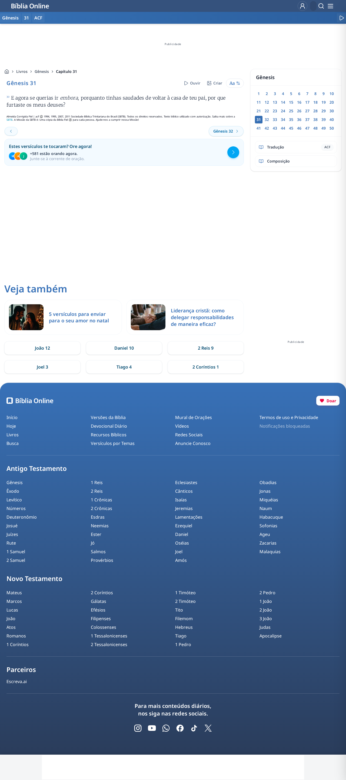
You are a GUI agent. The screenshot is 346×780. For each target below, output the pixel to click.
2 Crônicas (101, 508)
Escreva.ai (16, 681)
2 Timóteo (185, 601)
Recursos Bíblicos (109, 435)
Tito (179, 610)
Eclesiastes (186, 482)
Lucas (12, 610)
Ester (96, 534)
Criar (217, 83)
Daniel (181, 534)
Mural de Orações (193, 417)
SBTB (9, 119)
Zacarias (268, 543)
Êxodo (12, 491)
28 (315, 110)
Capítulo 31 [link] (66, 71)
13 (275, 102)
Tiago (181, 636)
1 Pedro (183, 644)
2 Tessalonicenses (109, 644)
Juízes (12, 534)
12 (267, 102)
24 (283, 110)
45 (291, 128)
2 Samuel (15, 560)
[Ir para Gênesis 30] (11, 131)
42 (267, 128)
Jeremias (184, 508)
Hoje (11, 426)
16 (299, 102)
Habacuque (271, 517)
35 (291, 119)
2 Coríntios (102, 593)
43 (275, 128)
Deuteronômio (21, 517)
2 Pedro (267, 593)
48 (315, 128)
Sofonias (268, 526)
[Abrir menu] (330, 6)
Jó (93, 543)
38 (315, 119)
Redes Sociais (189, 435)
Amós (181, 560)
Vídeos (182, 426)
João (10, 619)
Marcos (14, 601)
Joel (178, 552)
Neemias (100, 526)
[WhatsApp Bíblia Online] (166, 728)
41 (259, 128)
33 (275, 119)
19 (323, 102)
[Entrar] (302, 6)
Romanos (16, 636)
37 (307, 119)
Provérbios (102, 560)
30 (332, 110)
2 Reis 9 (206, 348)
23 (275, 110)
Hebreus (184, 627)
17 (307, 102)
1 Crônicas (101, 500)
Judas (265, 627)
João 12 (42, 348)
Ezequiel (183, 526)
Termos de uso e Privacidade (289, 417)
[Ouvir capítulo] (341, 17)
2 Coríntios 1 (205, 367)
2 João (266, 610)
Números (16, 508)
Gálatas (98, 601)
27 (307, 110)
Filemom (184, 619)
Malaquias (270, 552)
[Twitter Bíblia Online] (208, 728)
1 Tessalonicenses (109, 636)
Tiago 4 (124, 367)
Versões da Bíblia (108, 417)
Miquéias (269, 500)
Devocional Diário (109, 426)
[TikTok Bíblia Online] (194, 728)
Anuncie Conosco (193, 443)
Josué (12, 526)
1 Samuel (15, 552)
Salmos (98, 552)
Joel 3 (42, 367)
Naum (266, 508)
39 (323, 119)
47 (307, 128)
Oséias (182, 543)
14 (283, 102)
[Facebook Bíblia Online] (180, 728)
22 (267, 110)
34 (283, 119)
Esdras (98, 517)
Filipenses (101, 619)
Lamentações (188, 517)
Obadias (268, 482)
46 (299, 128)
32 (267, 119)
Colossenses (103, 627)
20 (332, 102)
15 (291, 102)
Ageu (265, 534)
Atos (11, 627)
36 (299, 119)
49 (323, 128)
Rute (11, 543)
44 (283, 128)
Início (12, 417)
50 (332, 128)
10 (332, 93)
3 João (266, 619)
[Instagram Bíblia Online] (138, 728)
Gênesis (42, 71)
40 (332, 119)
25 (291, 110)
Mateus (14, 593)
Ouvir (195, 83)
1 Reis (97, 482)
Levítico (14, 500)
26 (299, 110)
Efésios (98, 610)
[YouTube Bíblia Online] (152, 728)
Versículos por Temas (113, 443)
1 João (266, 601)
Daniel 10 (124, 348)
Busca (12, 443)
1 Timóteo (185, 593)
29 (323, 110)
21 (259, 110)
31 (26, 18)
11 (259, 102)
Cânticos (184, 491)
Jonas (265, 491)
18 (315, 102)
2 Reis (97, 491)
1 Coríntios (17, 644)
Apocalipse (271, 636)
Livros (22, 71)
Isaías (181, 500)
